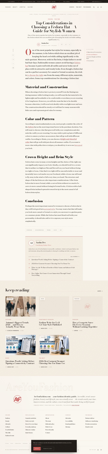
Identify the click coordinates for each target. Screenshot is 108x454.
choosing (29, 230)
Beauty (15, 7)
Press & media (49, 430)
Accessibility (69, 421)
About (47, 418)
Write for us (48, 427)
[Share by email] (13, 68)
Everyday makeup (30, 427)
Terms (12, 443)
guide (55, 230)
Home (31, 14)
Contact (47, 432)
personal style (49, 209)
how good (78, 145)
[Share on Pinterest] (62, 44)
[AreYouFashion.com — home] (17, 399)
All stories (75, 256)
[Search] (94, 7)
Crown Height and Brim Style (93, 57)
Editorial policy (49, 424)
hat (61, 230)
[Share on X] (65, 44)
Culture (30, 7)
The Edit (79, 7)
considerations (39, 230)
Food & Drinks (9, 430)
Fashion (8, 7)
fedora (31, 127)
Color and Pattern (92, 54)
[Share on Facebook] (69, 44)
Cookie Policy (18, 443)
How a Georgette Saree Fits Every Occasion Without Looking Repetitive (85, 324)
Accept (37, 448)
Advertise (68, 418)
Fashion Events (9, 435)
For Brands (87, 7)
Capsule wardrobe (30, 418)
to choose (31, 75)
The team (48, 421)
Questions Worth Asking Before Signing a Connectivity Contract (20, 362)
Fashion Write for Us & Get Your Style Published (50, 323)
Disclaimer (25, 443)
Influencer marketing (91, 421)
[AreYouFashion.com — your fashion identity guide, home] (54, 7)
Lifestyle (22, 7)
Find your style (29, 421)
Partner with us (89, 418)
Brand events (89, 427)
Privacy (7, 443)
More (100, 291)
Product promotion (91, 424)
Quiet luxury (29, 432)
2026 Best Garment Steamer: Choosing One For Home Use (52, 362)
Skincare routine (30, 430)
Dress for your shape (31, 424)
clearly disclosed (75, 405)
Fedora (36, 14)
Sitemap (67, 427)
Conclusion (91, 60)
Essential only (47, 448)
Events (72, 7)
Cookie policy (37, 444)
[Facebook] (78, 450)
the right (39, 75)
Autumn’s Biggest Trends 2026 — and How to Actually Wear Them (17, 324)
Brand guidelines (70, 424)
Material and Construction (95, 52)
